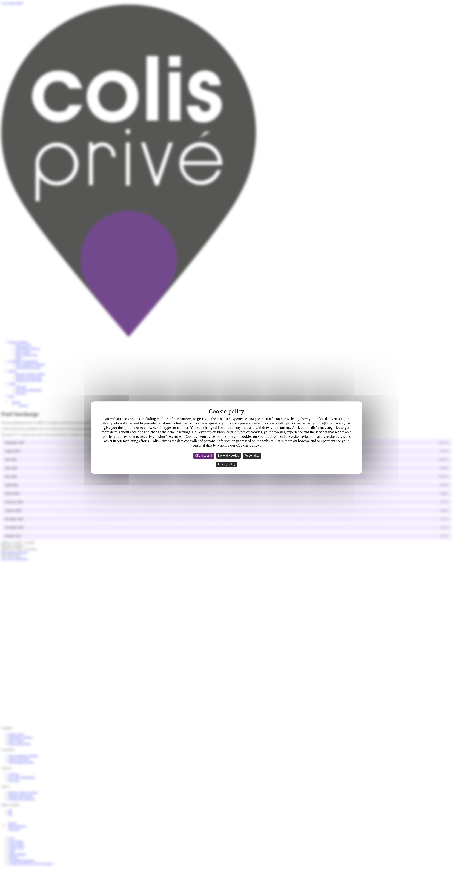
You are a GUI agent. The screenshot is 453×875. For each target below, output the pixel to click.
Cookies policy (248, 445)
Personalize (251, 455)
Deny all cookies (228, 455)
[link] (226, 464)
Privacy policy (226, 464)
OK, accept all (204, 455)
